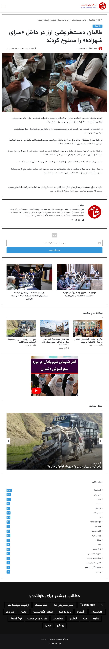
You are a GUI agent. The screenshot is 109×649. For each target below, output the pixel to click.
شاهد (95, 48)
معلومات (97, 513)
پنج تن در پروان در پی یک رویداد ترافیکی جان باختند (21, 340)
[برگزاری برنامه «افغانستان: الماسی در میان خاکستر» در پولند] (87, 328)
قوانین (98, 526)
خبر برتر (97, 494)
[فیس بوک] (78, 220)
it (100, 517)
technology (95, 521)
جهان (99, 499)
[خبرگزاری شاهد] (93, 6)
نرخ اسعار (97, 549)
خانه (99, 20)
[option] (54, 441)
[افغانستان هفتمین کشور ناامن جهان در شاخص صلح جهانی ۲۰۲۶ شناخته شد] (54, 328)
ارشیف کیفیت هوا (93, 567)
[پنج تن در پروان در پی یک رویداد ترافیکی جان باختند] (21, 328)
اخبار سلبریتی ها (94, 562)
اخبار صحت (96, 531)
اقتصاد (98, 508)
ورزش (98, 540)
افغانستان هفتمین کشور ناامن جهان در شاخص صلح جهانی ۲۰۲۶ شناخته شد (55, 342)
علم (99, 544)
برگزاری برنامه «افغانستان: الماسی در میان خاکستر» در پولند (88, 340)
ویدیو (98, 572)
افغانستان (91, 20)
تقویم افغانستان (94, 553)
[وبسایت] (82, 220)
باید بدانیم (96, 535)
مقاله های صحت (94, 558)
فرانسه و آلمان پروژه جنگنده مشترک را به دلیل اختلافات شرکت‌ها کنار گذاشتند (58, 466)
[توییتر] (75, 220)
